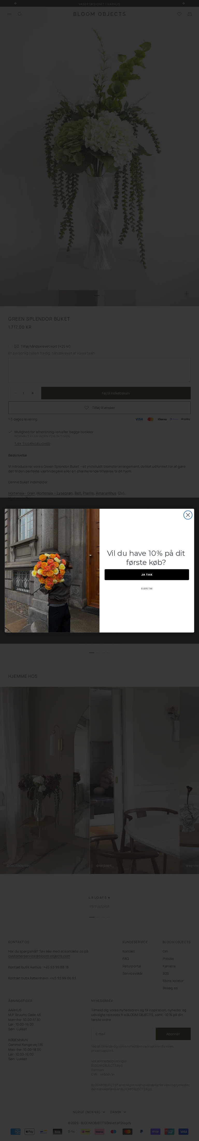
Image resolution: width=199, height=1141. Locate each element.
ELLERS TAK (147, 588)
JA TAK (146, 574)
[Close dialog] (188, 515)
